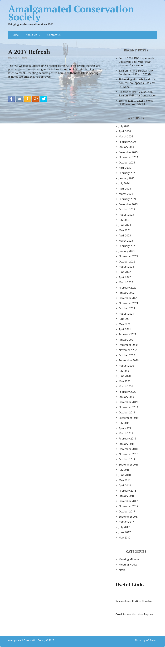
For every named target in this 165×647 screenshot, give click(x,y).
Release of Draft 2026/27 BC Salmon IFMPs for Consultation (137, 93)
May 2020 (124, 381)
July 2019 (124, 423)
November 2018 (128, 454)
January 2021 (127, 339)
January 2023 (127, 251)
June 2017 (125, 532)
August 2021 (126, 313)
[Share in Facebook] (11, 99)
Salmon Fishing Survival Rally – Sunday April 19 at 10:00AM (137, 72)
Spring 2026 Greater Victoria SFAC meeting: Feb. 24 (136, 102)
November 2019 (128, 407)
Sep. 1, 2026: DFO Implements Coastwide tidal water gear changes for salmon (136, 61)
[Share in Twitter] (43, 99)
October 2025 (127, 162)
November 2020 (128, 350)
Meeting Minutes (129, 559)
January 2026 (127, 147)
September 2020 (129, 360)
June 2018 (125, 475)
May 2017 (124, 537)
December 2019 (128, 402)
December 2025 (128, 152)
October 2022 (127, 261)
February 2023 (127, 246)
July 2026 (124, 126)
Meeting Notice (128, 564)
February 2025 (127, 173)
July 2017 (124, 527)
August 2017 (126, 522)
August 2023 (126, 214)
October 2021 (127, 308)
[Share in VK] (19, 99)
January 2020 (127, 397)
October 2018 (127, 459)
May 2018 (124, 480)
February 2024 (127, 199)
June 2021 (125, 319)
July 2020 (124, 371)
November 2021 (128, 303)
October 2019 (127, 412)
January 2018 (127, 496)
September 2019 (129, 418)
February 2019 (127, 438)
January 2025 (127, 178)
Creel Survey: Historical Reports (135, 614)
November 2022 (128, 256)
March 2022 (126, 282)
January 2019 (127, 444)
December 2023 (128, 204)
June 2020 (125, 376)
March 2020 (126, 386)
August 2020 (126, 365)
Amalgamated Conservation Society (71, 13)
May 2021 (124, 324)
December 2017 (128, 501)
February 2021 (127, 334)
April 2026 (125, 131)
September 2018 (129, 464)
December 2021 (128, 298)
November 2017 (128, 506)
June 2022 (125, 272)
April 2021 (125, 329)
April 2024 (125, 188)
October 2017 (127, 511)
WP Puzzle (151, 640)
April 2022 (125, 277)
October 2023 (127, 209)
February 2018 (127, 490)
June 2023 (125, 225)
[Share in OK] (27, 99)
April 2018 (125, 485)
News (24, 57)
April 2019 (125, 428)
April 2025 (125, 168)
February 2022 (127, 287)
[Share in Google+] (35, 99)
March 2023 (126, 240)
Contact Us (54, 35)
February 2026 (127, 142)
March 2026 (126, 136)
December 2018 (128, 449)
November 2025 (128, 157)
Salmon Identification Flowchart (134, 601)
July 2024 (124, 183)
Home (15, 35)
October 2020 (127, 355)
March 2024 (126, 194)
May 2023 (124, 230)
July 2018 (124, 469)
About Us (31, 35)
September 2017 (129, 516)
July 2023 (124, 220)
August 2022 (126, 266)
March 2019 (126, 433)
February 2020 (127, 392)
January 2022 (127, 292)
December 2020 (128, 345)
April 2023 (125, 235)
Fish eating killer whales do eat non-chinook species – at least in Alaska (137, 83)
